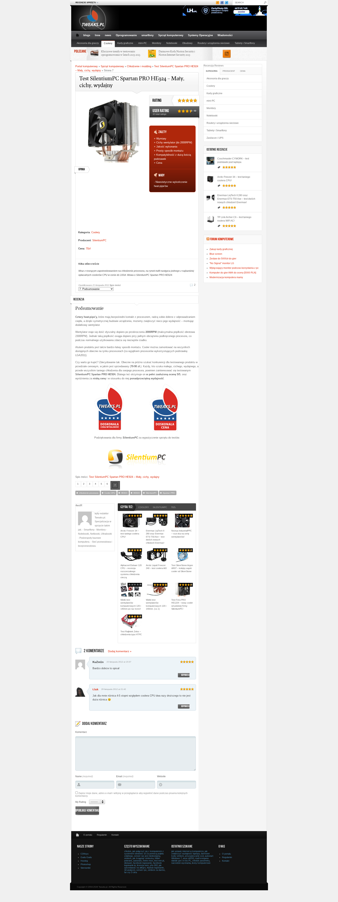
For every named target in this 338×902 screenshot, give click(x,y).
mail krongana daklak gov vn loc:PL (190, 859)
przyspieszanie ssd (194, 856)
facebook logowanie (142, 863)
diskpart (128, 863)
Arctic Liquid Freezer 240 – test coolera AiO (156, 566)
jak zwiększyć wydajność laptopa (189, 852)
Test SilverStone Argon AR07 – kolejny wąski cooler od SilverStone (182, 568)
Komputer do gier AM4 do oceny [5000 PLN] (232, 272)
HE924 (136, 493)
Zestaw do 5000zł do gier (222, 258)
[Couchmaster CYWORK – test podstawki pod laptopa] (210, 161)
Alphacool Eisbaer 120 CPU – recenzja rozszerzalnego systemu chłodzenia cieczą (131, 571)
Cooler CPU (109, 493)
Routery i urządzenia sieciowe (214, 43)
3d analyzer (129, 870)
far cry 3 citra (130, 872)
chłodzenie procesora (88, 493)
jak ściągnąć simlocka (143, 858)
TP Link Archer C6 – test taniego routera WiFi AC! (234, 219)
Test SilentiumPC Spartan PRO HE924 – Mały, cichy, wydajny (124, 476)
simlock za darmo (156, 870)
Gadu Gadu (86, 857)
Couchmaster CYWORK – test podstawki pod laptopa (233, 160)
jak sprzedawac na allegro (143, 866)
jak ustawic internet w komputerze (187, 851)
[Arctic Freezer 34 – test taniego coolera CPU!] (210, 179)
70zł (88, 248)
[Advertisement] (112, 203)
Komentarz (81, 732)
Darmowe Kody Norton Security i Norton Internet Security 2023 (177, 53)
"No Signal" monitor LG (221, 263)
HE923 (124, 493)
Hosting (84, 861)
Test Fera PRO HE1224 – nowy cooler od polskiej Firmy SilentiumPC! (182, 604)
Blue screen (215, 254)
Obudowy (187, 43)
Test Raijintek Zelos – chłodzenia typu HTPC (131, 633)
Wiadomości (225, 35)
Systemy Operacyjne (200, 35)
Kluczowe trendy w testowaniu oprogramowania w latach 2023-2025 (120, 53)
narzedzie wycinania (181, 863)
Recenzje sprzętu (84, 2)
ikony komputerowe (201, 863)
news (108, 35)
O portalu (87, 835)
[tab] (212, 71)
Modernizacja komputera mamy (226, 277)
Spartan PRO (169, 493)
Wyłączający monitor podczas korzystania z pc (234, 268)
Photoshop (86, 864)
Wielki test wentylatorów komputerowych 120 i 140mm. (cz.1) (156, 604)
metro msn (148, 860)
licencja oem (143, 865)
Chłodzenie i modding (139, 66)
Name (78, 776)
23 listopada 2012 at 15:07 (119, 662)
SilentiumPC (99, 240)
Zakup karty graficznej (221, 249)
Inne (97, 35)
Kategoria (212, 71)
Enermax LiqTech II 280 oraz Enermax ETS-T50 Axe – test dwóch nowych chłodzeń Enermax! (155, 537)
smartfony (147, 35)
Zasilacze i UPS (215, 138)
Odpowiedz (186, 675)
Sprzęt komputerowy (170, 35)
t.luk (95, 689)
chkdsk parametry (200, 860)
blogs (86, 35)
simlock (127, 858)
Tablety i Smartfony (245, 43)
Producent (229, 71)
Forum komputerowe (222, 239)
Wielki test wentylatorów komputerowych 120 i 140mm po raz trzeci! (130, 604)
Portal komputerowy (86, 66)
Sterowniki (85, 868)
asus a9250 (188, 858)
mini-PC (142, 43)
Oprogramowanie (126, 35)
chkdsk (127, 851)
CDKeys (85, 854)
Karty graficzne (125, 43)
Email (119, 776)
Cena (242, 71)
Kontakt (115, 835)
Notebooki (171, 43)
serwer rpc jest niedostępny (147, 856)
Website (161, 776)
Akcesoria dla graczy (88, 43)
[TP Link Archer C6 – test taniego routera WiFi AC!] (210, 219)
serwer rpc (141, 870)
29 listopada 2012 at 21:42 (113, 689)
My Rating (80, 802)
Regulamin (102, 835)
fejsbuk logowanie (155, 867)
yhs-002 (154, 865)
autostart (137, 860)
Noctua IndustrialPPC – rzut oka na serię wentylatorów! (181, 534)
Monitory (156, 43)
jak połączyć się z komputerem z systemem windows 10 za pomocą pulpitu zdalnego (144, 853)
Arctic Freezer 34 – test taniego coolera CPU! (129, 534)
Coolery (108, 43)
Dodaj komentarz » (119, 651)
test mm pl (159, 860)
